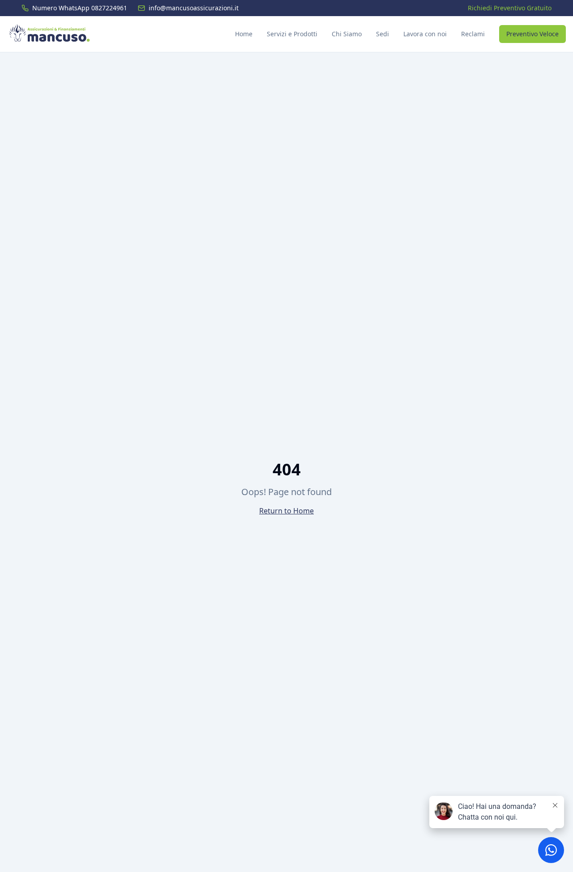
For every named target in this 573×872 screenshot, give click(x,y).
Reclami (473, 34)
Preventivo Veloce (532, 34)
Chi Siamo (347, 34)
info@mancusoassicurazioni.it (194, 8)
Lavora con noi (425, 34)
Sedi (382, 34)
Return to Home (286, 511)
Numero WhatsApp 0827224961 (79, 8)
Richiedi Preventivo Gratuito (510, 8)
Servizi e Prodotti (292, 34)
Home (243, 34)
